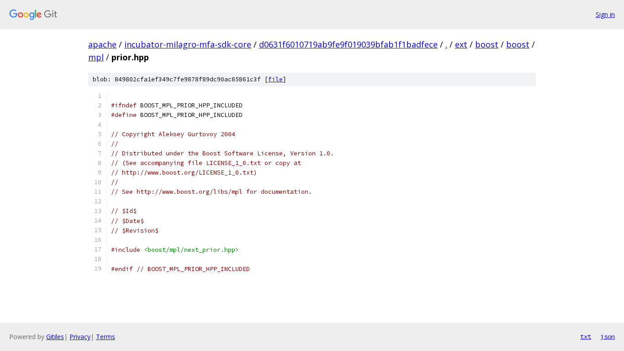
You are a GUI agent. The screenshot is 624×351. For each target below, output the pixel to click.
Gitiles (55, 336)
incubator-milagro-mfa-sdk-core (187, 44)
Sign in (605, 14)
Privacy (79, 336)
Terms (105, 336)
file (275, 79)
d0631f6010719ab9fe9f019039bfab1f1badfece (348, 44)
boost (486, 44)
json (607, 336)
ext (461, 44)
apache (102, 44)
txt (585, 336)
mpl (96, 57)
